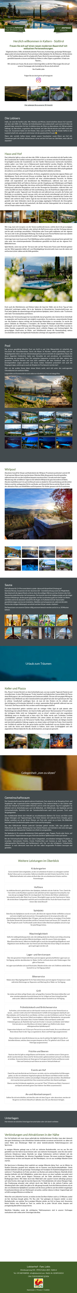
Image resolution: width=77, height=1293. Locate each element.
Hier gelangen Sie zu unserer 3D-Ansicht (39, 105)
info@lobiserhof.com (37, 1273)
